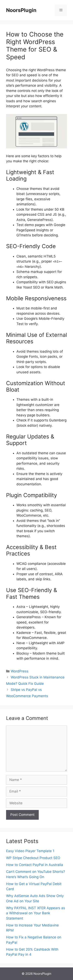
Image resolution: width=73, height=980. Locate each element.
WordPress (19, 671)
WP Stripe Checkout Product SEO (33, 858)
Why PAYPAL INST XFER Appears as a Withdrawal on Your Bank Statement (35, 913)
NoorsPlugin (21, 10)
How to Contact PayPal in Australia (34, 865)
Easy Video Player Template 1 (30, 851)
